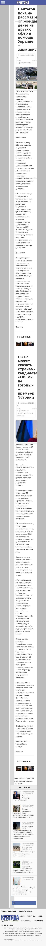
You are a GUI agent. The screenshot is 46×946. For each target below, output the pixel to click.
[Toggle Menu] (3, 2)
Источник (19, 327)
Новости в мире (27, 63)
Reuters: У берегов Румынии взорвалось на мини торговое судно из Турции (22, 781)
